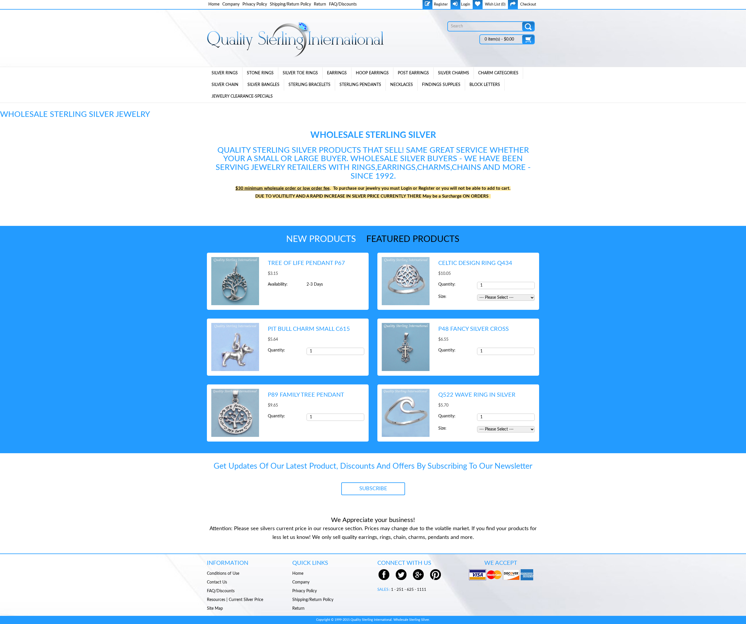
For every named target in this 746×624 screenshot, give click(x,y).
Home (213, 4)
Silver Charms (453, 73)
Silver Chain (225, 85)
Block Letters (484, 85)
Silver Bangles (263, 85)
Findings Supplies (441, 85)
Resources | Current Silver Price (235, 600)
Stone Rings (260, 73)
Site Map (215, 609)
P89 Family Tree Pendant (306, 395)
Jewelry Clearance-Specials (242, 96)
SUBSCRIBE (373, 488)
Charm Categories (498, 73)
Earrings (337, 73)
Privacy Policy (254, 4)
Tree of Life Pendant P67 (306, 263)
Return (320, 4)
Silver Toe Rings (300, 73)
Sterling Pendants (360, 85)
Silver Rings (225, 73)
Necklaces (401, 85)
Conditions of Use (223, 574)
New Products (321, 239)
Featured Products (412, 239)
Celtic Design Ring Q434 (475, 263)
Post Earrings (413, 73)
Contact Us (217, 582)
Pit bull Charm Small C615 (309, 329)
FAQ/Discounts (343, 4)
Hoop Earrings (372, 73)
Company (231, 4)
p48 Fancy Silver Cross (473, 329)
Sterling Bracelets (309, 85)
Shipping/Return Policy (290, 4)
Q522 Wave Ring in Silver (476, 395)
